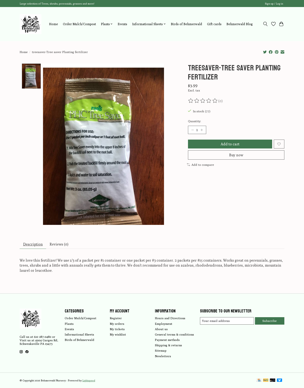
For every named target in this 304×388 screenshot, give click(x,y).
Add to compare (202, 164)
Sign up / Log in (274, 3)
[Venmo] (279, 380)
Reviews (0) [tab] (59, 244)
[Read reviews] (203, 100)
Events (122, 24)
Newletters (163, 356)
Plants (69, 323)
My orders (117, 323)
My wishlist (118, 334)
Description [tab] (33, 244)
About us (161, 329)
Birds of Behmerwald (186, 24)
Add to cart (230, 144)
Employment (163, 323)
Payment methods (167, 340)
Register (116, 318)
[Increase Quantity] (202, 130)
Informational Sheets (79, 334)
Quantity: (194, 121)
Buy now (236, 155)
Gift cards (214, 24)
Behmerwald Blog (239, 24)
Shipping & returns (168, 345)
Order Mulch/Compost (79, 24)
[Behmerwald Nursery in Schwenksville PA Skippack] (30, 23)
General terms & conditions (174, 334)
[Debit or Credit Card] (272, 380)
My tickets (117, 329)
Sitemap (160, 350)
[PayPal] (265, 380)
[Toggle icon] (265, 24)
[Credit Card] (259, 380)
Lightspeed (88, 380)
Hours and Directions (170, 318)
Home (53, 24)
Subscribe (269, 321)
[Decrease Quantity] (192, 130)
